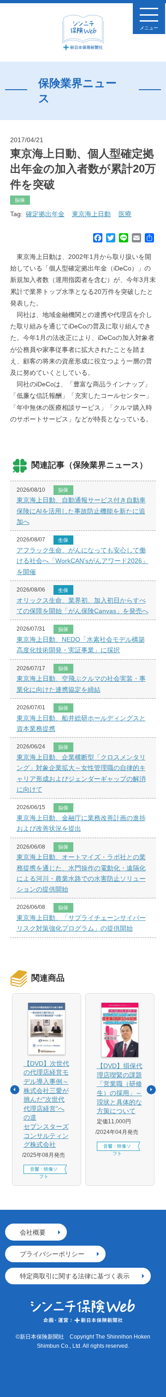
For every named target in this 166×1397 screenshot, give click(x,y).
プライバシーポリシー (52, 1254)
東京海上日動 (91, 214)
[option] (46, 1089)
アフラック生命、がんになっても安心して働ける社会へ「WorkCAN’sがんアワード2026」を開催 (82, 560)
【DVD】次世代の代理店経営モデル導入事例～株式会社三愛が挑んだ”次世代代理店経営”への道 (46, 1104)
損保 (20, 200)
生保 (63, 540)
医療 (125, 214)
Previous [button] (14, 1089)
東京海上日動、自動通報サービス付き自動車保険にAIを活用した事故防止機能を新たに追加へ (81, 510)
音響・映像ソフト (44, 1170)
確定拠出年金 (45, 214)
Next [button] (151, 1089)
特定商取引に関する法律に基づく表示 (75, 1276)
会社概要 (33, 1232)
